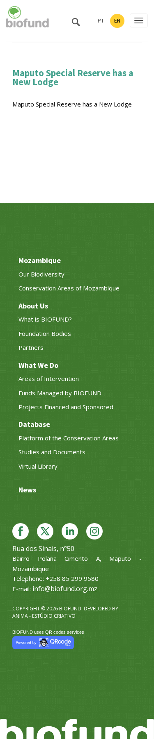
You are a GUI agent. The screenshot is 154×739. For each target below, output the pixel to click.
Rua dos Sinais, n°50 (43, 548)
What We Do (38, 365)
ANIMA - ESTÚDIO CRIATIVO (44, 615)
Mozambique (39, 260)
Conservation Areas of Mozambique (69, 288)
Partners (31, 347)
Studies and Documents (51, 452)
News (27, 489)
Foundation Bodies (44, 333)
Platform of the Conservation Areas (68, 438)
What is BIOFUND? (45, 319)
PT (101, 20)
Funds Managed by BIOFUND (59, 393)
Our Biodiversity (41, 274)
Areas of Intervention (48, 378)
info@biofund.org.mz (64, 588)
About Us (33, 306)
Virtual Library (37, 466)
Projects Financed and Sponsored (65, 407)
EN (117, 20)
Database (34, 424)
